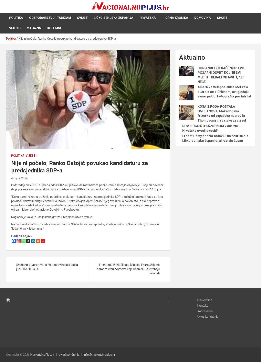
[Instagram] (19, 241)
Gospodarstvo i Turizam (50, 18)
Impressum (205, 311)
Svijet (82, 18)
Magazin (34, 28)
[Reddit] (38, 241)
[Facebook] (14, 241)
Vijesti (15, 28)
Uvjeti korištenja (207, 316)
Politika (16, 18)
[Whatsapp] (23, 241)
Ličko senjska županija (113, 18)
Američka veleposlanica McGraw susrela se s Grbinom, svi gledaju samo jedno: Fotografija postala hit (224, 91)
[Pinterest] (43, 241)
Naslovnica (204, 300)
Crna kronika (176, 18)
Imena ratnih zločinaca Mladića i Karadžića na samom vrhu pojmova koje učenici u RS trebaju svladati (128, 269)
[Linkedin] (33, 241)
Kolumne (54, 28)
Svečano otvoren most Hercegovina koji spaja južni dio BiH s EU (47, 267)
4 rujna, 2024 (19, 178)
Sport (222, 18)
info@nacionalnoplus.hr (99, 354)
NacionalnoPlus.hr (42, 354)
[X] (28, 241)
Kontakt (202, 305)
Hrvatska (147, 18)
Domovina (202, 18)
